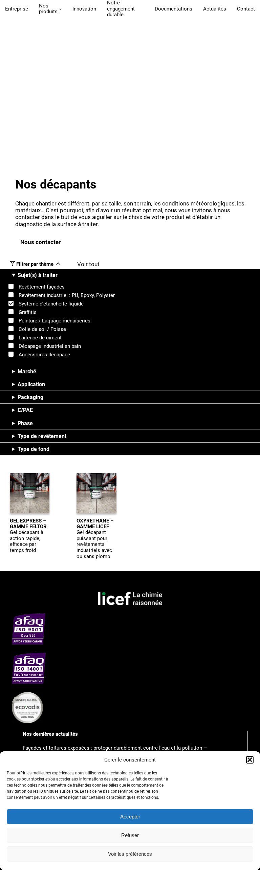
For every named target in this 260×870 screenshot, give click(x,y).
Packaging (30, 397)
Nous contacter (40, 242)
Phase (25, 423)
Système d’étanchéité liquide (51, 304)
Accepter (130, 816)
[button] (249, 759)
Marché (27, 371)
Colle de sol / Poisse (42, 329)
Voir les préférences (130, 854)
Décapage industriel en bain (50, 346)
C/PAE (25, 410)
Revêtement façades (42, 287)
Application (31, 384)
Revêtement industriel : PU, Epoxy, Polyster (67, 295)
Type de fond (33, 449)
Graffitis (28, 312)
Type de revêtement (42, 436)
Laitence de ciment (40, 338)
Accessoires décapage (44, 355)
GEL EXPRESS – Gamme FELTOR (28, 524)
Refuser (130, 835)
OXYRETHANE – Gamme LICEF (95, 524)
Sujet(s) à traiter (38, 275)
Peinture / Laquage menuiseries (54, 321)
